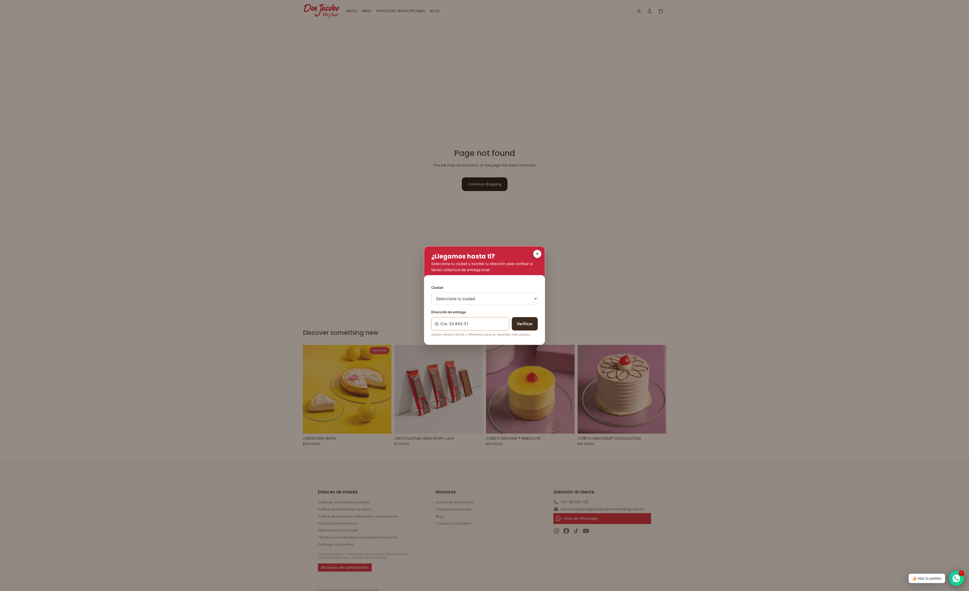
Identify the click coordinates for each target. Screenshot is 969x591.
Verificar (525, 323)
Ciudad (437, 288)
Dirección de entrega (448, 312)
